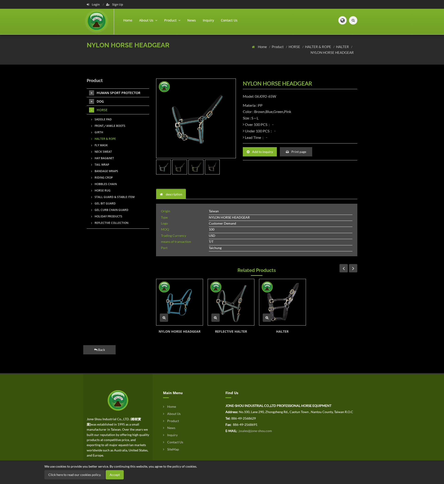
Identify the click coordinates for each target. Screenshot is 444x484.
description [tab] (173, 194)
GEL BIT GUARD (105, 203)
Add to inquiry (262, 152)
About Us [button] (146, 20)
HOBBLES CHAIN (105, 184)
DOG (100, 101)
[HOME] (118, 400)
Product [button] (170, 20)
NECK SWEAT (103, 152)
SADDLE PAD (103, 119)
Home (127, 20)
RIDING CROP (103, 178)
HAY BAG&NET (104, 158)
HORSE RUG (102, 190)
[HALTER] (282, 302)
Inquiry (208, 20)
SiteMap (172, 449)
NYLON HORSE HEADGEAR (332, 52)
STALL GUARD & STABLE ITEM (114, 197)
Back (101, 350)
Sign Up (117, 4)
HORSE (295, 47)
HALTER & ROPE (318, 47)
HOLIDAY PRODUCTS (108, 216)
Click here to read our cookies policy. (74, 475)
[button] (342, 20)
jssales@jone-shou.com (255, 431)
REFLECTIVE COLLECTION (111, 223)
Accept (115, 475)
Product (278, 47)
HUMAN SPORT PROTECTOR (118, 93)
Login (95, 4)
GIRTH (98, 132)
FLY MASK (101, 145)
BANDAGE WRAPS (106, 171)
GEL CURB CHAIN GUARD (111, 210)
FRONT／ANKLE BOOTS (109, 126)
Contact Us (229, 20)
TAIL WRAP (101, 165)
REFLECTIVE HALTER (231, 331)
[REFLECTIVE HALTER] (231, 302)
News (191, 20)
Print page (298, 152)
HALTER (343, 47)
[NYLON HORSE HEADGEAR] (179, 302)
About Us (173, 414)
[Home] (100, 21)
